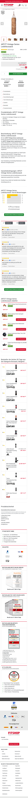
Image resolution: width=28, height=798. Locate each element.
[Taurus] (10, 387)
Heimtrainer (4, 780)
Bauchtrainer (18, 785)
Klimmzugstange (18, 788)
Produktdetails (6, 91)
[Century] (10, 374)
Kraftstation (5, 770)
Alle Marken (4, 794)
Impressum (17, 753)
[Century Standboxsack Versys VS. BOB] (16, 432)
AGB (3, 751)
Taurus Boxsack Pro (11, 409)
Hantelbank (17, 773)
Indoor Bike (4, 775)
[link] (7, 552)
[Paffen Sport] (10, 497)
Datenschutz (17, 751)
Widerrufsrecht (18, 756)
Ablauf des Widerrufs (19, 758)
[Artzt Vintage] (2, 12)
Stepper (4, 783)
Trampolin (17, 770)
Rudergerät (17, 768)
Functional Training (6, 785)
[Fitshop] (9, 5)
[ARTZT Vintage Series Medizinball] (4, 324)
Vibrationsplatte (18, 790)
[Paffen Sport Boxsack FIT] (16, 489)
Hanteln (17, 775)
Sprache (21, 223)
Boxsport (4, 778)
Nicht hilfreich (12, 237)
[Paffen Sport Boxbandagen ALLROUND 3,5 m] (4, 344)
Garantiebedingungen (8, 97)
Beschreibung (6, 94)
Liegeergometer (18, 778)
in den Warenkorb (18, 73)
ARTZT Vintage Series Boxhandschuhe (17, 304)
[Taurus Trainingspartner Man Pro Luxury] (16, 474)
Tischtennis (4, 773)
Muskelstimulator (6, 790)
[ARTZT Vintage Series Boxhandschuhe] (4, 305)
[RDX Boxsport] (10, 469)
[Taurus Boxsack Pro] (16, 406)
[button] (3, 39)
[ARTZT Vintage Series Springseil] (4, 315)
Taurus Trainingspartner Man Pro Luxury (11, 480)
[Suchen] (22, 5)
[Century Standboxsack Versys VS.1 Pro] (16, 366)
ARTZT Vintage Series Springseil (15, 314)
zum (5, 739)
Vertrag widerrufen (14, 744)
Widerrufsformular (6, 758)
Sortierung (8, 223)
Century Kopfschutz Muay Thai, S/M (16, 333)
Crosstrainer (5, 766)
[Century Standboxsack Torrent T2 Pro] (16, 393)
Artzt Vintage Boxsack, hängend (8, 9)
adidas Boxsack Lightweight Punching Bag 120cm (11, 450)
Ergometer (17, 766)
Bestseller (5, 105)
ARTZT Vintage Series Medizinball (16, 323)
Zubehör (5, 102)
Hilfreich (5, 237)
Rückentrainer (5, 788)
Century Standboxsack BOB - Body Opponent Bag (11, 423)
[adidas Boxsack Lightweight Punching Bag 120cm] (16, 445)
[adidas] (10, 454)
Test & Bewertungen (8, 99)
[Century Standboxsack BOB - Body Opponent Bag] (16, 417)
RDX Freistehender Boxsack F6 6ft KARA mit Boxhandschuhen (11, 465)
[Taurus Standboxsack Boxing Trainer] (16, 379)
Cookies (3, 753)
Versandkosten (5, 756)
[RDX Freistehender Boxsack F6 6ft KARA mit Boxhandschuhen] (16, 460)
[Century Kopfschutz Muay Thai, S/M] (4, 334)
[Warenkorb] (26, 5)
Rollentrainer (18, 780)
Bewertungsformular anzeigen (14, 214)
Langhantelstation (19, 783)
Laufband (4, 768)
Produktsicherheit (7, 108)
